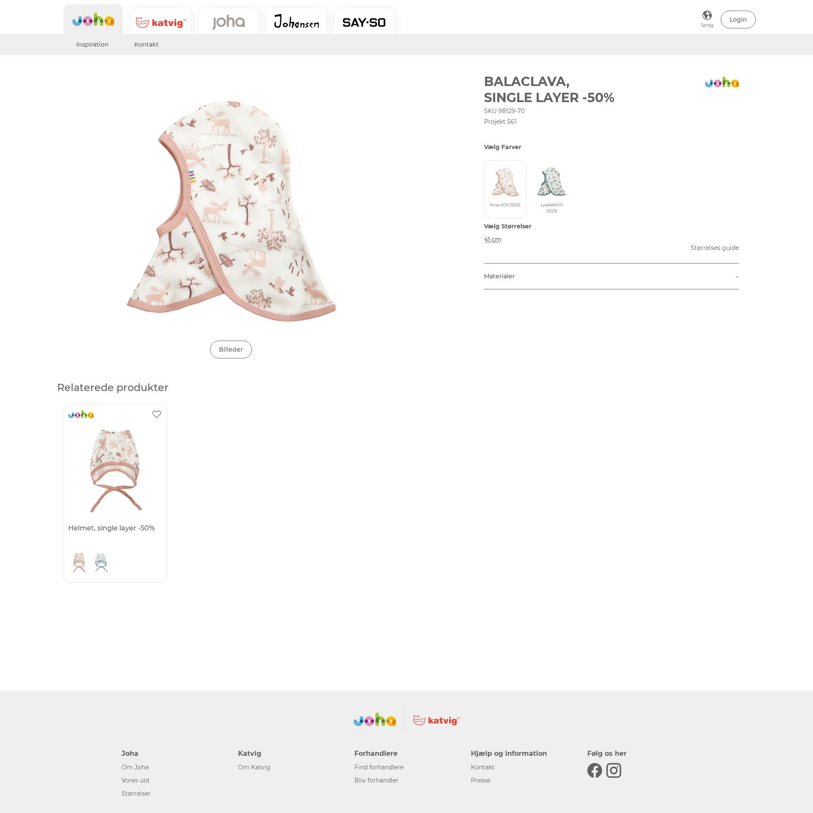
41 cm (492, 239)
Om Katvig (254, 767)
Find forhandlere (379, 767)
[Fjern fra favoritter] (157, 414)
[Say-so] (364, 21)
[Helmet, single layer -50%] (114, 471)
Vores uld (135, 780)
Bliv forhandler (376, 780)
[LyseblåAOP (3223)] (100, 564)
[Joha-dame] (228, 21)
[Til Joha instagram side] (613, 770)
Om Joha (135, 767)
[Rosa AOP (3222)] (78, 564)
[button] (738, 19)
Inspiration (92, 44)
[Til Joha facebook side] (594, 770)
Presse (480, 780)
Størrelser (136, 793)
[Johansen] (296, 21)
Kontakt (146, 44)
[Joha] (93, 19)
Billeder (231, 349)
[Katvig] (161, 21)
